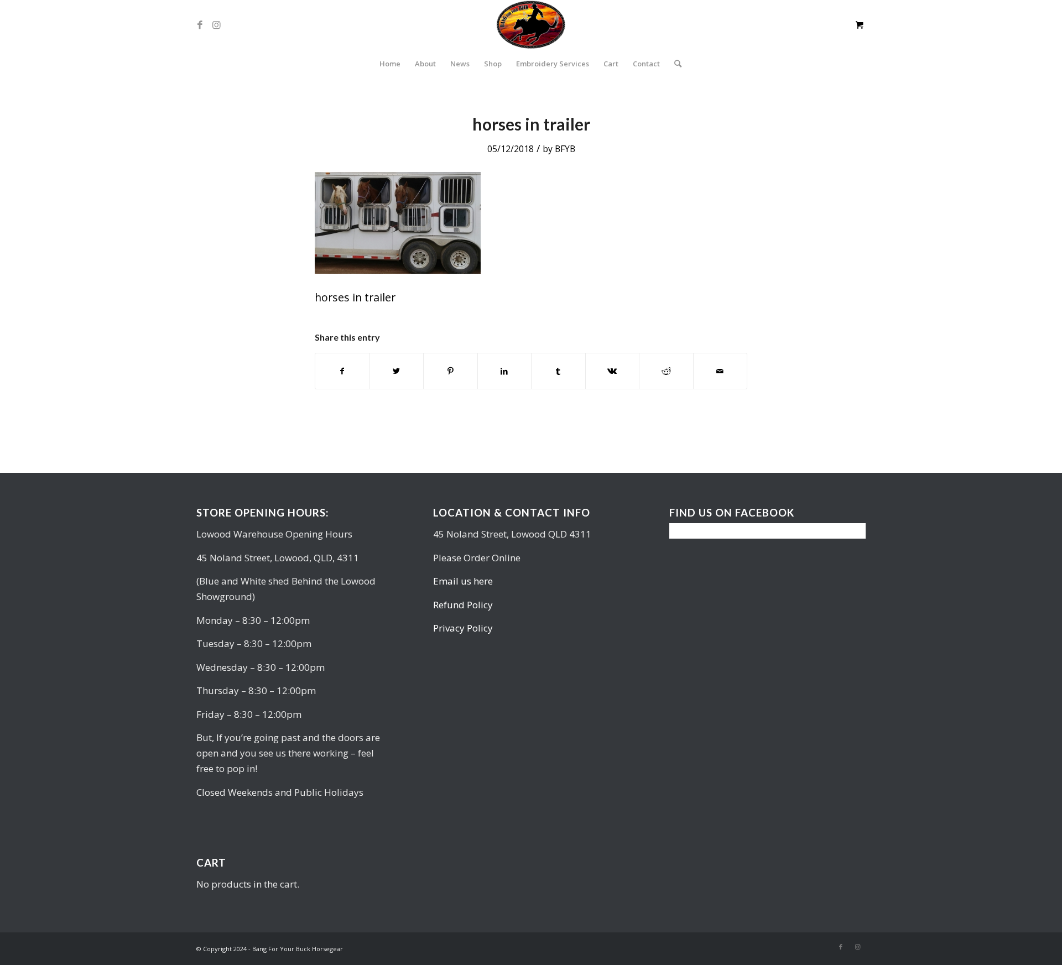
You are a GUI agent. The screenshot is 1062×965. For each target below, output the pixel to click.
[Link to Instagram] (216, 25)
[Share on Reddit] (666, 371)
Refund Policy (463, 604)
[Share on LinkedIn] (505, 371)
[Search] (674, 63)
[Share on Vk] (612, 371)
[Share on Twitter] (397, 371)
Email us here (463, 581)
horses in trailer (531, 124)
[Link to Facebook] (199, 25)
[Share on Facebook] (342, 371)
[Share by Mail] (720, 371)
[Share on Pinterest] (450, 371)
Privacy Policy (463, 628)
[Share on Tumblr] (558, 371)
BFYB (565, 149)
